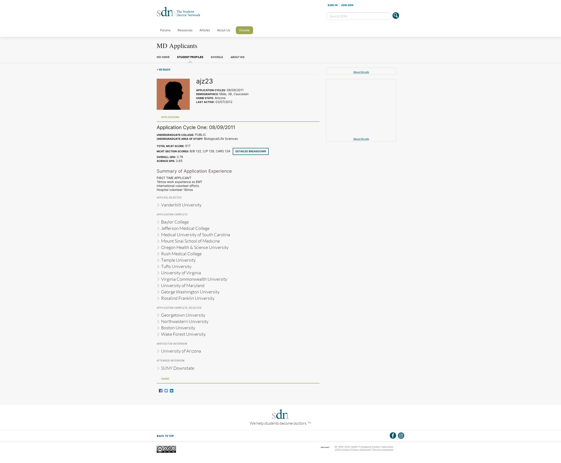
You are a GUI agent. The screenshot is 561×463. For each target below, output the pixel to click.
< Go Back (163, 69)
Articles (204, 30)
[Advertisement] (361, 109)
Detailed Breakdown (250, 151)
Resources (185, 30)
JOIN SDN (347, 5)
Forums (165, 30)
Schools (217, 57)
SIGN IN (332, 5)
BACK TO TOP (165, 436)
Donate (244, 30)
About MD (238, 57)
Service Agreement (383, 449)
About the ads (361, 72)
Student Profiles (190, 57)
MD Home (163, 57)
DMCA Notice (342, 449)
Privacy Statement (361, 449)
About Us (223, 30)
